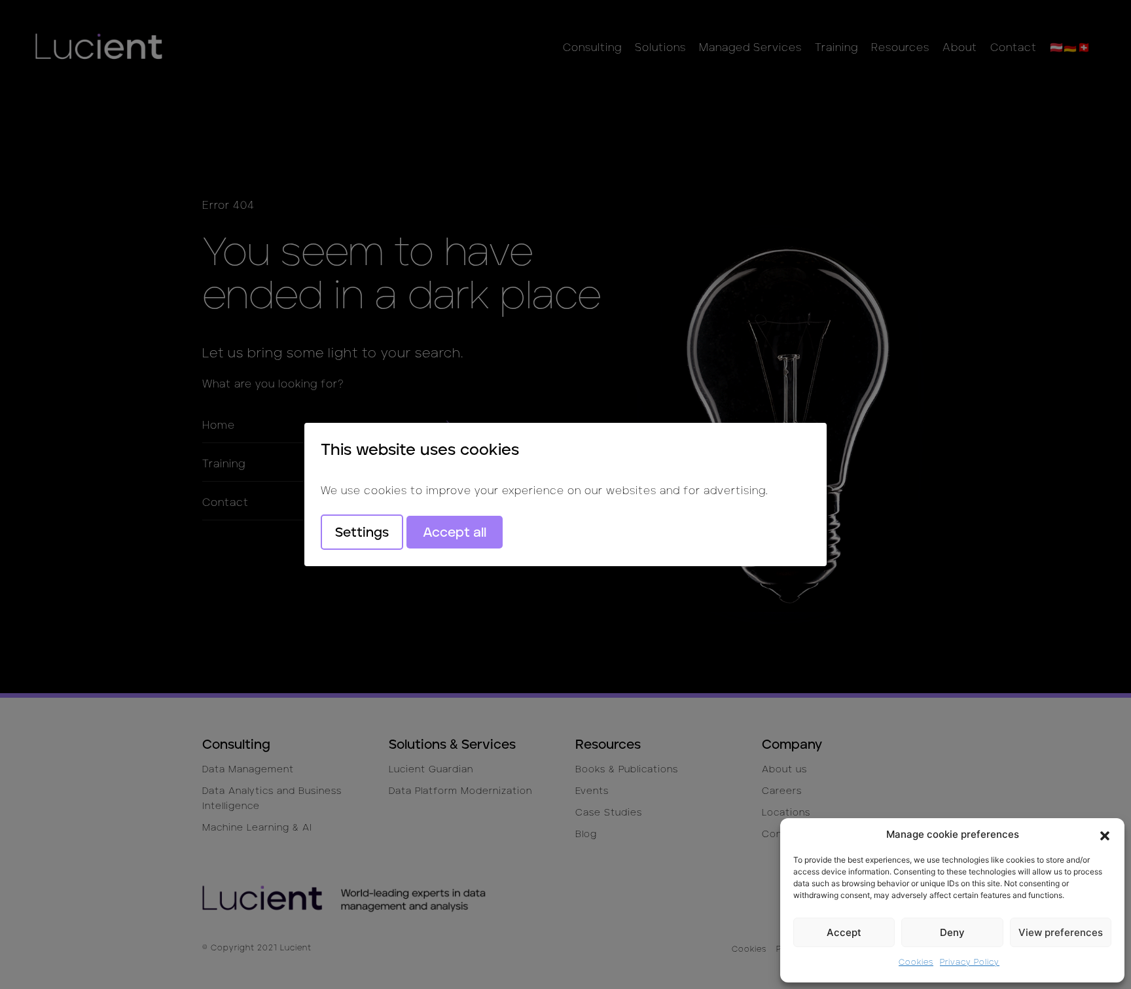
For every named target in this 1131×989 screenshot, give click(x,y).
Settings (362, 532)
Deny (952, 932)
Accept (844, 932)
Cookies (916, 962)
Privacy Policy (969, 962)
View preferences (1060, 932)
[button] (1104, 834)
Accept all (454, 532)
